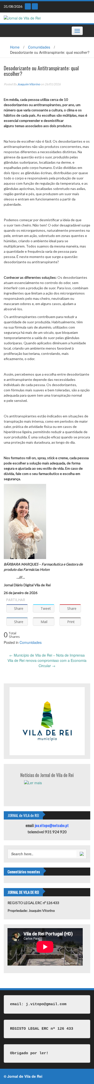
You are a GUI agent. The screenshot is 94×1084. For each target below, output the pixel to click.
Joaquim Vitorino (28, 84)
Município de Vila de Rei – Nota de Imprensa (47, 655)
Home (15, 47)
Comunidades (39, 47)
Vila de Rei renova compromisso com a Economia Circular (47, 663)
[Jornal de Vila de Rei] (22, 17)
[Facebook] (35, 6)
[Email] (28, 6)
